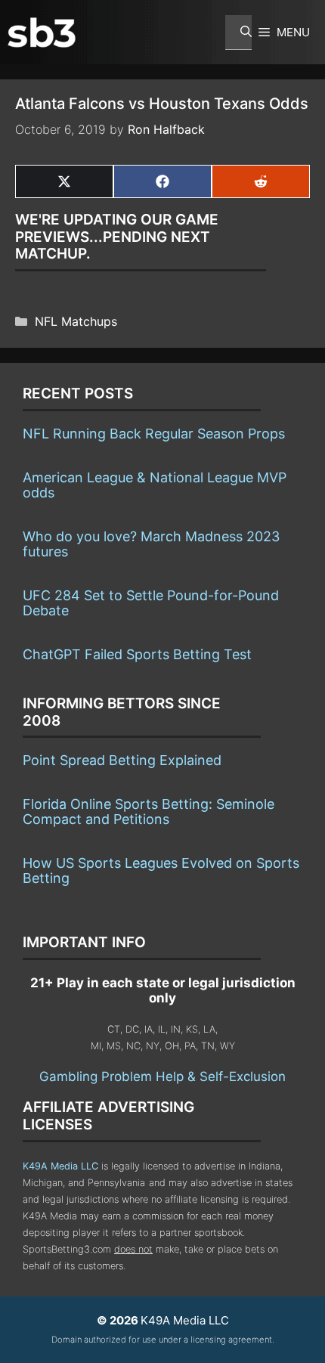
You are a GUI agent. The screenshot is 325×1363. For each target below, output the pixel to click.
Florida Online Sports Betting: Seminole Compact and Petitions (148, 811)
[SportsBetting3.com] (42, 32)
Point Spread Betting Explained (122, 760)
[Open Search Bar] (238, 32)
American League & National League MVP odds (154, 484)
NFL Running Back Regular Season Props (154, 433)
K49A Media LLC (60, 1166)
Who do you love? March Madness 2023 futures (151, 543)
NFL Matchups (76, 321)
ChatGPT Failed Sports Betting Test (137, 654)
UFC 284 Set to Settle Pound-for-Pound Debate (151, 602)
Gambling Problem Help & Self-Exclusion (162, 1076)
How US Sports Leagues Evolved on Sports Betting (161, 870)
